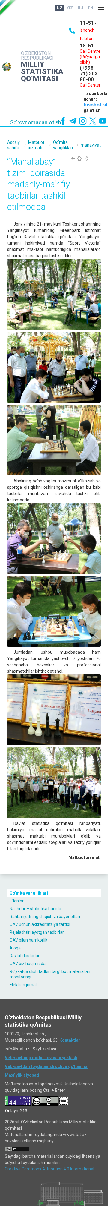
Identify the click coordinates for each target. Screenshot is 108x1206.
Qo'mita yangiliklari (29, 893)
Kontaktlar (69, 1040)
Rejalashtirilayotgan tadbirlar (37, 932)
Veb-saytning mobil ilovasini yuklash (41, 1057)
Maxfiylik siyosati (22, 1075)
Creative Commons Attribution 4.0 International (49, 1169)
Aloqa (15, 948)
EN (90, 7)
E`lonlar (17, 900)
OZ (70, 7)
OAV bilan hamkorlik (28, 940)
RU (80, 7)
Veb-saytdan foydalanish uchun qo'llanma (46, 1066)
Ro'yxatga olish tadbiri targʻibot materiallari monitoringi (50, 974)
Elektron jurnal (23, 984)
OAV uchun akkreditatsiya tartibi (40, 924)
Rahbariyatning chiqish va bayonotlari (45, 916)
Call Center (90, 85)
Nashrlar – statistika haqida (35, 908)
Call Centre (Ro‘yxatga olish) (90, 57)
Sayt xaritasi (44, 1049)
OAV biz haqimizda (28, 963)
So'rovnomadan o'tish (35, 122)
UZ (60, 7)
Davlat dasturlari (25, 955)
